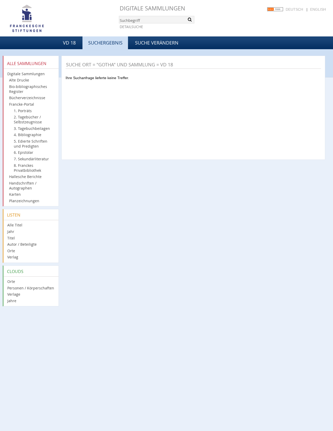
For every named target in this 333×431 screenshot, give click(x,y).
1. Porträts (23, 110)
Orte (11, 250)
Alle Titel (14, 225)
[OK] (190, 19)
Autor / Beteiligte (22, 244)
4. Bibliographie (27, 134)
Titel (11, 238)
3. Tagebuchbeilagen (32, 128)
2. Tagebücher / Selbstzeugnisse (28, 119)
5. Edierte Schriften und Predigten (30, 144)
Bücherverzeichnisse (27, 97)
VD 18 (69, 43)
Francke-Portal (21, 104)
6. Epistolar (23, 152)
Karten (15, 194)
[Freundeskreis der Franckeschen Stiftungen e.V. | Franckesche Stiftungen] (41, 18)
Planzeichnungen (24, 200)
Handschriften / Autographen (22, 186)
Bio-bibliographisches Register (28, 89)
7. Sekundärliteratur (31, 158)
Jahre (11, 300)
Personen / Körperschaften (30, 288)
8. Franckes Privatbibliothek (27, 168)
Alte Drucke (19, 80)
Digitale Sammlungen (152, 8)
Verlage (13, 294)
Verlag (12, 257)
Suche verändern (156, 43)
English (318, 9)
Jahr (10, 231)
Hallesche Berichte (25, 176)
